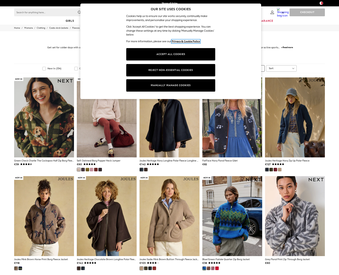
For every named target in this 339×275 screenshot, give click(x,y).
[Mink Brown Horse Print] (16, 268)
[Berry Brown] (100, 169)
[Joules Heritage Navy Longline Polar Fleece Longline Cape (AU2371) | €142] (169, 117)
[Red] (217, 268)
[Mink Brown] (279, 169)
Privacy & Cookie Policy (186, 41)
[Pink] (91, 169)
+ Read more (287, 47)
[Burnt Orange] (154, 268)
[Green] (271, 169)
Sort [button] (271, 68)
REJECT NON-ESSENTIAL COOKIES (170, 70)
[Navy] (141, 169)
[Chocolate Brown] (146, 169)
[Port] (275, 169)
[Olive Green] (87, 169)
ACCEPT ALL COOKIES (170, 54)
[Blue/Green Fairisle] (204, 268)
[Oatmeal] (79, 169)
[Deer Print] (208, 268)
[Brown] (83, 169)
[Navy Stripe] (20, 268)
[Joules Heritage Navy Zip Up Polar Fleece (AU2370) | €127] (295, 117)
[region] (170, 51)
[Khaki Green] (146, 268)
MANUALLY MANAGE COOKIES (171, 85)
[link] (272, 12)
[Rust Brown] (96, 169)
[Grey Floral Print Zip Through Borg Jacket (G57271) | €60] (295, 216)
